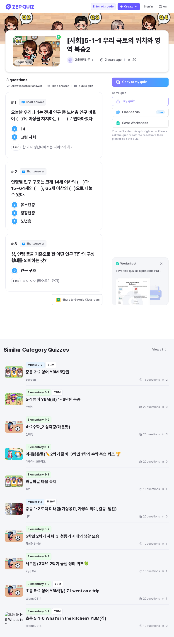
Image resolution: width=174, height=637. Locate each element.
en (165, 6)
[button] (140, 281)
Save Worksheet (135, 123)
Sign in (148, 6)
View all (157, 349)
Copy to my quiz (134, 82)
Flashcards (142, 112)
